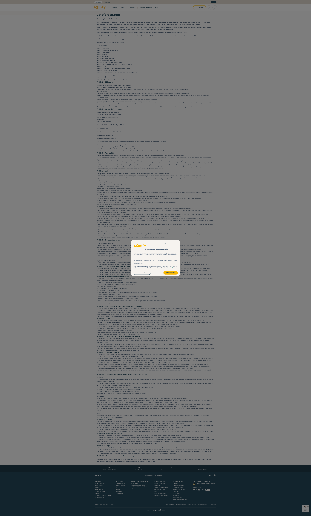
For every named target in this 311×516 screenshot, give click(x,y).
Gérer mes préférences (141, 272)
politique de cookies (170, 267)
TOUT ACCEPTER (171, 272)
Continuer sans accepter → (170, 244)
